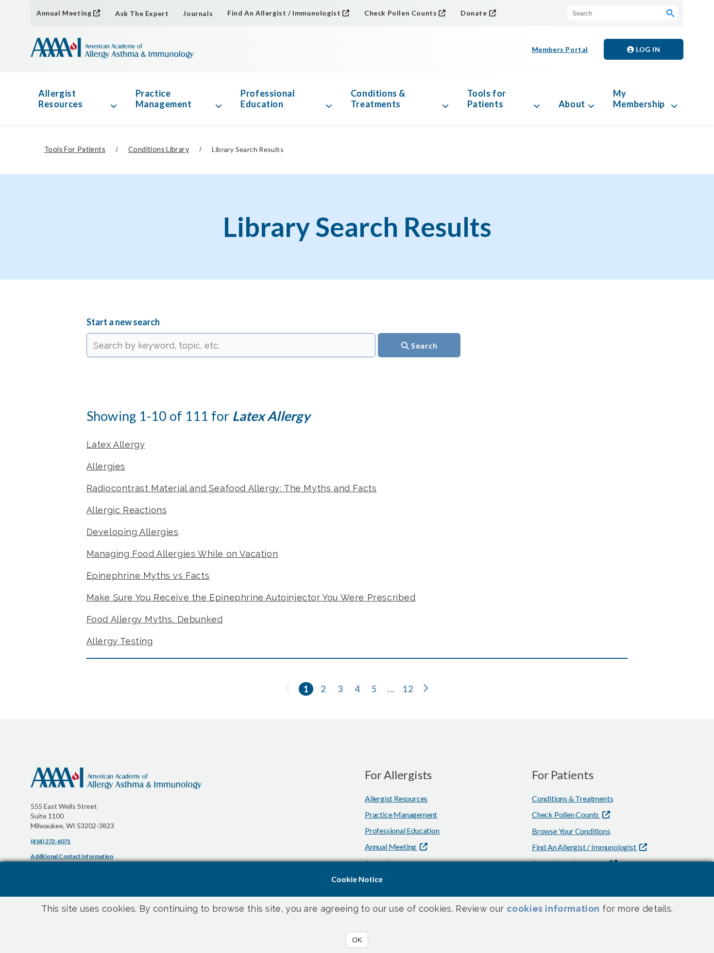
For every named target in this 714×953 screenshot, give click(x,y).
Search (423, 345)
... (391, 689)
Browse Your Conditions (571, 831)
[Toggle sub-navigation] (113, 98)
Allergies (105, 466)
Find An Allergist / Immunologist (283, 13)
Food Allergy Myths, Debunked (154, 619)
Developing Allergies (132, 532)
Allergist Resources (60, 98)
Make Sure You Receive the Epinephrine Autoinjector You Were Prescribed (251, 597)
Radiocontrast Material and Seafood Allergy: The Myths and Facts (231, 488)
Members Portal (560, 49)
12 (408, 689)
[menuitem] (292, 689)
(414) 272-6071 (50, 841)
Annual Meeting (63, 13)
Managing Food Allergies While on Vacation (182, 554)
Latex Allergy (115, 444)
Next (425, 689)
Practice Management (164, 98)
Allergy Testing (119, 641)
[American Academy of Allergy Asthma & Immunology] (112, 49)
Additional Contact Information (72, 856)
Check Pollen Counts (400, 13)
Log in (647, 49)
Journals (198, 13)
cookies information (553, 908)
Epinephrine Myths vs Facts (148, 575)
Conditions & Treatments (378, 98)
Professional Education (267, 98)
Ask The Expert (142, 13)
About (572, 104)
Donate (473, 13)
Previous (289, 689)
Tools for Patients (486, 98)
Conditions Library (158, 149)
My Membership (639, 98)
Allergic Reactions (126, 510)
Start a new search (123, 322)
